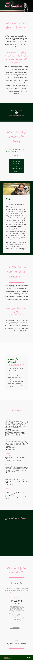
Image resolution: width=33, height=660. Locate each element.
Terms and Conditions (14, 628)
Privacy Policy (16, 626)
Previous (16, 155)
